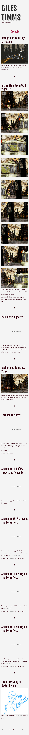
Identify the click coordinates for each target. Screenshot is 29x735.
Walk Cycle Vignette (12, 317)
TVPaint (21, 501)
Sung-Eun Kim (16, 555)
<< (2, 729)
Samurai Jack (7, 608)
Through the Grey (11, 415)
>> (26, 729)
